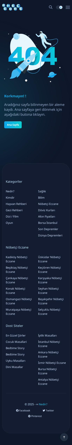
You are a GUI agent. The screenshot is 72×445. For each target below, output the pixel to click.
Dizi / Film (12, 216)
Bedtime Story (15, 348)
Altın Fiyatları (46, 216)
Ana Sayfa (13, 124)
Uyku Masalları (15, 361)
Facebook (24, 410)
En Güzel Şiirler (16, 335)
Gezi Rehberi (14, 210)
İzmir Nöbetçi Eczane (52, 363)
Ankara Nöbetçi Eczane (48, 354)
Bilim (41, 197)
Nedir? (10, 191)
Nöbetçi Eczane (48, 204)
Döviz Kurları (46, 210)
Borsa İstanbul (47, 223)
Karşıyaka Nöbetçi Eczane (50, 280)
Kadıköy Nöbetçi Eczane (16, 259)
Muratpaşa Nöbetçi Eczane (18, 312)
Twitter (49, 410)
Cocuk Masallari (16, 342)
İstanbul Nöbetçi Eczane (49, 344)
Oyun (9, 223)
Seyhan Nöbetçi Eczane (48, 291)
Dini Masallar (14, 367)
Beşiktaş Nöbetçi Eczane (17, 270)
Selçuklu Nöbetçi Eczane (49, 312)
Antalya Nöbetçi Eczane (48, 382)
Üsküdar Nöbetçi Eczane (49, 259)
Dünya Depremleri (50, 235)
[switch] (59, 7)
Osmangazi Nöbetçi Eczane (19, 301)
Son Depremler (48, 229)
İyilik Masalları (47, 335)
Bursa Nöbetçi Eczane (47, 371)
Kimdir (10, 197)
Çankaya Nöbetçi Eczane (17, 280)
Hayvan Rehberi (16, 204)
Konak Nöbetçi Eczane (15, 291)
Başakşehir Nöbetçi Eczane (51, 301)
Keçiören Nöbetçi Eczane (49, 270)
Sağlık (42, 191)
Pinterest (36, 416)
